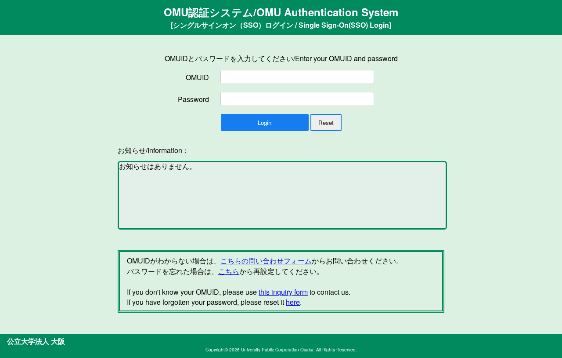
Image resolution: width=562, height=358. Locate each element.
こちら (228, 271)
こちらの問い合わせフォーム (266, 261)
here (293, 302)
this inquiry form (283, 292)
